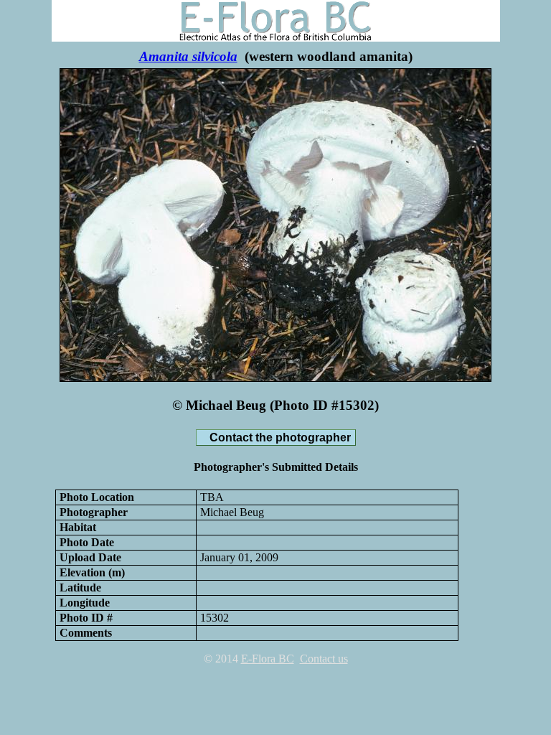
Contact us (324, 658)
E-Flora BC (267, 658)
